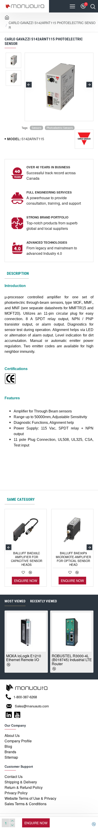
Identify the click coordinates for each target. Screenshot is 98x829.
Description (18, 273)
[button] (29, 84)
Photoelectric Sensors (60, 128)
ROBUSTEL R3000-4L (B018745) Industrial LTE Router (72, 660)
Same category (21, 499)
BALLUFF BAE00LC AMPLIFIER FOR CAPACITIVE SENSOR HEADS (26, 559)
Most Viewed (15, 601)
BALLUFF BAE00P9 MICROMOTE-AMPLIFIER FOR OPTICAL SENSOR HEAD (73, 559)
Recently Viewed (43, 601)
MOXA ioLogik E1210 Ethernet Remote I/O (23, 658)
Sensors (36, 128)
